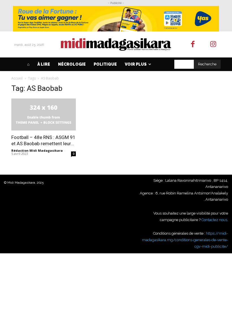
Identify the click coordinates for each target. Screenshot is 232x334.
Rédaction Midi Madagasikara (37, 150)
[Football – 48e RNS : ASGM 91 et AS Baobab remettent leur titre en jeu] (43, 114)
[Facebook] (193, 44)
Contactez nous (214, 220)
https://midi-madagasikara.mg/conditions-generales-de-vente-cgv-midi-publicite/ (185, 239)
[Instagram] (213, 44)
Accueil (17, 78)
